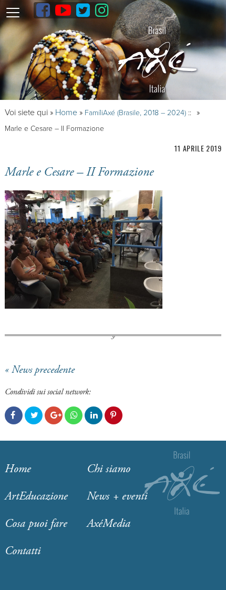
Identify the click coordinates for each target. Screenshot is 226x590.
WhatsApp (74, 415)
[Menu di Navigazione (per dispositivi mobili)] (12, 12)
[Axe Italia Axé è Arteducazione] (157, 60)
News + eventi (117, 496)
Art (36, 496)
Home (66, 112)
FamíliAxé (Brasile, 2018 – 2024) (135, 112)
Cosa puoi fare (36, 523)
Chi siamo (108, 469)
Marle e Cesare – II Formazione (79, 172)
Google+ (54, 415)
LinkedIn (93, 415)
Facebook (14, 415)
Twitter (34, 415)
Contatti (22, 551)
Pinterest (113, 415)
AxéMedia (108, 523)
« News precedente (40, 370)
